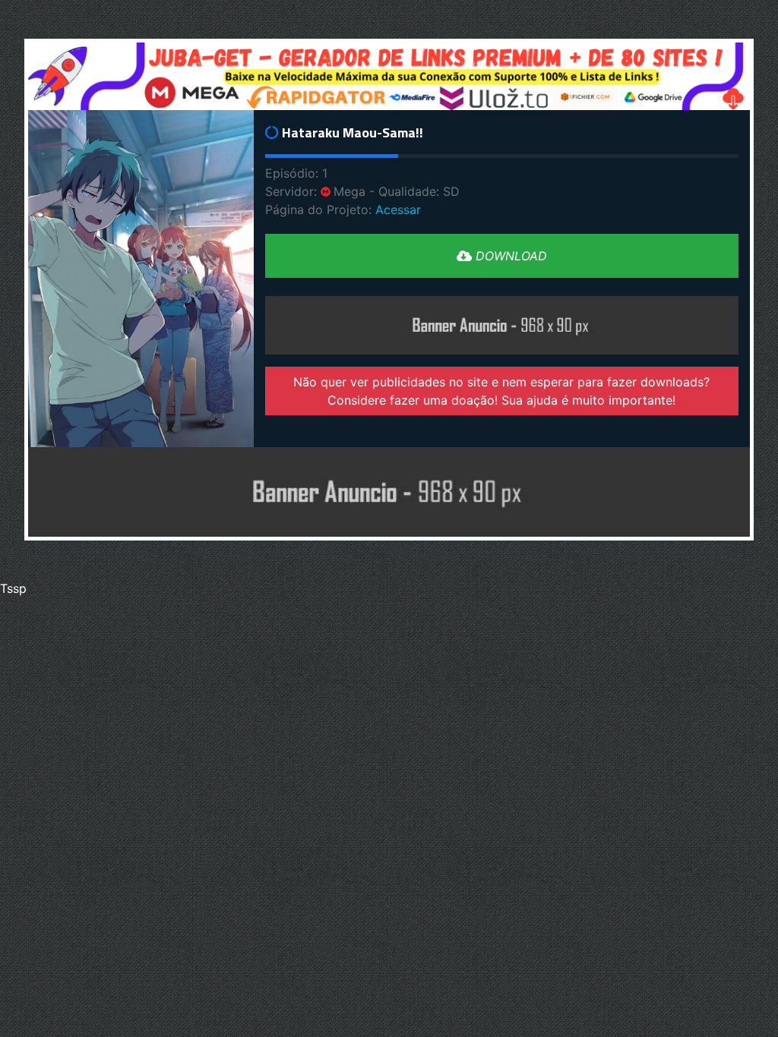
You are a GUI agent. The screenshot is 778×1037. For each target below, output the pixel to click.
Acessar (398, 209)
